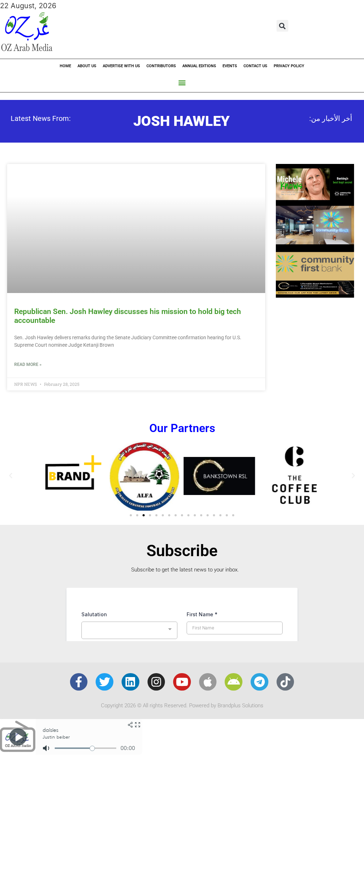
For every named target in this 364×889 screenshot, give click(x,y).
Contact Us (255, 66)
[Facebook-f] (79, 682)
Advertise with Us (121, 66)
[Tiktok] (285, 682)
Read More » (28, 364)
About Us (86, 66)
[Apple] (208, 682)
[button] (282, 26)
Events (230, 66)
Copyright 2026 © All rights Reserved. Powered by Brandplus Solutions (182, 705)
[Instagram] (156, 682)
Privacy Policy (289, 66)
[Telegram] (259, 682)
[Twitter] (104, 682)
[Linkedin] (130, 682)
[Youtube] (182, 682)
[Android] (233, 682)
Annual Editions (199, 66)
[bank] (315, 295)
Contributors (161, 66)
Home (65, 66)
